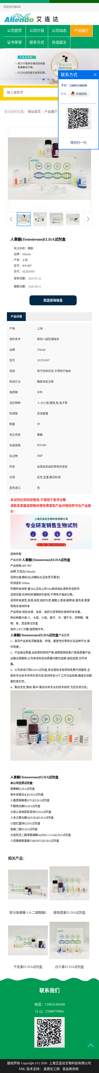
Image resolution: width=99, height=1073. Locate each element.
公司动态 (59, 31)
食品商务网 (70, 1069)
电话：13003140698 (49, 1004)
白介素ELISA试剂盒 (69, 967)
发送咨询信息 (53, 300)
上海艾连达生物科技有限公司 (70, 1063)
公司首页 (14, 31)
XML (22, 1069)
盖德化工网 (52, 1069)
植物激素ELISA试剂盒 (69, 912)
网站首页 (34, 111)
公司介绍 (36, 31)
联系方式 (36, 42)
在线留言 (59, 42)
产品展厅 (81, 31)
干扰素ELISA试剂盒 (28, 967)
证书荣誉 (14, 42)
